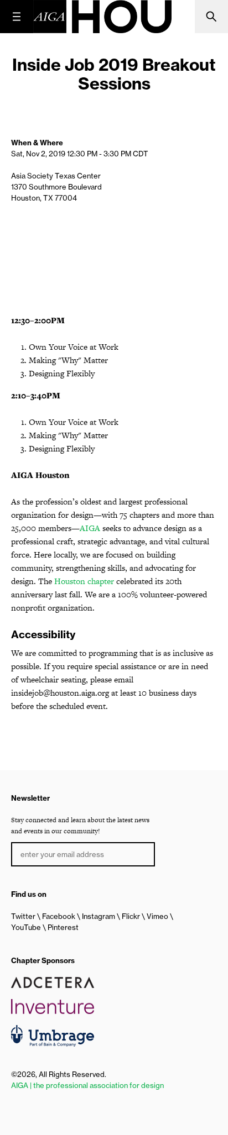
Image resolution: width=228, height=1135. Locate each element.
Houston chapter (84, 581)
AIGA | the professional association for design (87, 1085)
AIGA (90, 528)
